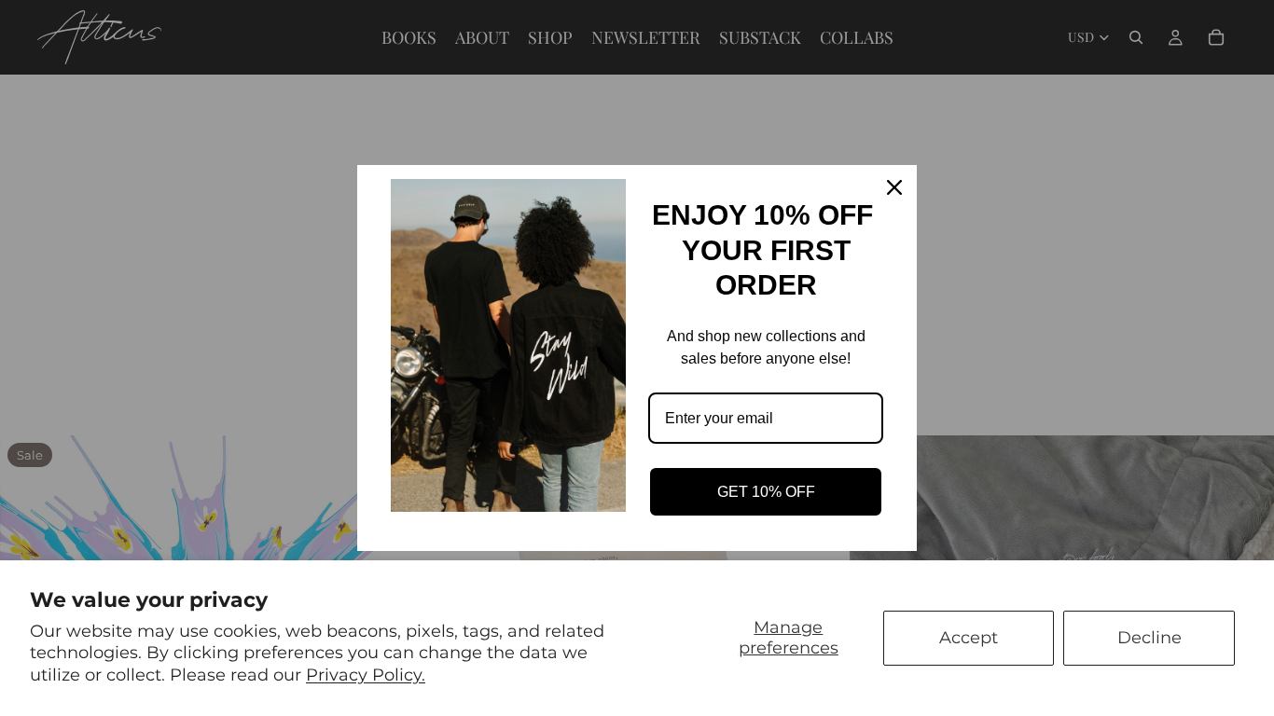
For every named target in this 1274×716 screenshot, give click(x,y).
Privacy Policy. (365, 675)
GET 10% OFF (766, 492)
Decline (1149, 637)
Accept (968, 637)
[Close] (894, 187)
